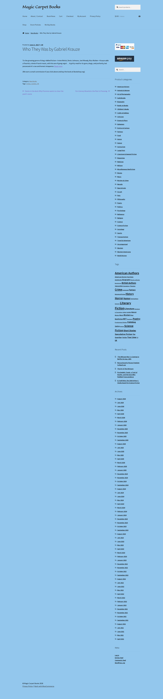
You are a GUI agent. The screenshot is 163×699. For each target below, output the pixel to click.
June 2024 (120, 496)
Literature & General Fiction (127, 154)
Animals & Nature (123, 90)
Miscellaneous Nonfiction (126, 169)
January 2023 (121, 560)
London (33, 84)
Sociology (120, 229)
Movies (119, 173)
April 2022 (120, 594)
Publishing (131, 322)
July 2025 (120, 448)
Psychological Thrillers (121, 322)
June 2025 (120, 451)
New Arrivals (121, 188)
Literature (129, 308)
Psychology (121, 211)
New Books (34, 33)
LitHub (124, 312)
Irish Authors (134, 299)
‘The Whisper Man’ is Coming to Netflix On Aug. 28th (128, 358)
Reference (120, 214)
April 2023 (120, 549)
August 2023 (121, 534)
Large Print (121, 150)
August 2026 (121, 399)
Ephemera (120, 124)
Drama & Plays (122, 120)
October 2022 (121, 571)
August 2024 (121, 489)
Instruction (121, 147)
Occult (119, 192)
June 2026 (120, 406)
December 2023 (122, 519)
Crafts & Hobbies (123, 113)
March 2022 (121, 598)
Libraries (117, 304)
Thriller (124, 337)
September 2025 (122, 440)
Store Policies (35, 25)
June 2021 (120, 632)
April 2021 (120, 639)
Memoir (133, 312)
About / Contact (37, 16)
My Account (81, 16)
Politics (120, 207)
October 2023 (121, 526)
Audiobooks (121, 98)
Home (25, 16)
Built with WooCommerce (44, 686)
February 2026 (122, 421)
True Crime (131, 337)
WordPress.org (120, 663)
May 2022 (120, 590)
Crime (28, 84)
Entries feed (119, 658)
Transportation (122, 237)
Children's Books (123, 109)
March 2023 (121, 553)
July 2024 (120, 493)
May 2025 (120, 455)
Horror (119, 139)
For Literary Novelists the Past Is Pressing (91, 91)
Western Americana (124, 252)
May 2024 (120, 500)
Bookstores (118, 283)
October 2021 (121, 616)
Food (119, 135)
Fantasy (120, 132)
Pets (118, 195)
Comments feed (120, 660)
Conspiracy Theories (129, 286)
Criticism (120, 117)
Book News (51, 16)
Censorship (119, 286)
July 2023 (120, 538)
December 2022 (122, 564)
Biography (120, 102)
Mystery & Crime (123, 180)
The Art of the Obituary (125, 369)
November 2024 (122, 478)
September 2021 (122, 620)
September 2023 (122, 530)
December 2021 (122, 609)
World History (122, 256)
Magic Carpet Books (41, 7)
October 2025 (121, 436)
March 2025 (121, 463)
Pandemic (129, 319)
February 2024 (122, 511)
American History (123, 87)
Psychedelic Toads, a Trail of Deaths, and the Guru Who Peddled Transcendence (127, 374)
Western (120, 248)
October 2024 (121, 481)
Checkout (70, 16)
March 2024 (121, 508)
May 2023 (120, 545)
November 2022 (122, 568)
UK (38, 84)
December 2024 (122, 474)
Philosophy (121, 199)
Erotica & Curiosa (123, 128)
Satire (117, 326)
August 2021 (121, 624)
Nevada (120, 184)
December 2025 (122, 429)
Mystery (127, 315)
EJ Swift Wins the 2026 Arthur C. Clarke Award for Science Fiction (128, 382)
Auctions (130, 277)
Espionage (125, 290)
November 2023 (122, 523)
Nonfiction (119, 319)
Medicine (120, 162)
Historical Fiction (120, 294)
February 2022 (122, 601)
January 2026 (121, 425)
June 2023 (120, 541)
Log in (117, 655)
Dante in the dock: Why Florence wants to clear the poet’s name (43, 92)
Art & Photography (123, 94)
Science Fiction (122, 226)
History (130, 293)
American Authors (127, 273)
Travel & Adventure (124, 241)
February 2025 (122, 466)
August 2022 (121, 579)
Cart (60, 16)
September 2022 (122, 575)
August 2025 (121, 444)
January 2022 (121, 605)
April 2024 (120, 504)
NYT (125, 319)
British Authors (129, 282)
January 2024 (121, 515)
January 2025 (121, 470)
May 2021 (120, 635)
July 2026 (120, 403)
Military (120, 166)
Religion (120, 218)
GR (42, 45)
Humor (119, 143)
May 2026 (120, 410)
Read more (58, 66)
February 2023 (122, 556)
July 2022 (120, 583)
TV (137, 337)
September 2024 (122, 485)
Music (119, 177)
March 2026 (121, 418)
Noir (132, 315)
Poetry (119, 203)
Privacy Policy (95, 16)
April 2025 (120, 459)
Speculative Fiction (123, 334)
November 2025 (122, 433)
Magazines (121, 158)
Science (120, 222)
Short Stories (130, 330)
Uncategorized (122, 244)
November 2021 (122, 613)
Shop (24, 25)
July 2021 (120, 628)
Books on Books (122, 105)
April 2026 (120, 414)
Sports (119, 233)
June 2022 (120, 587)
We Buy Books (50, 25)
